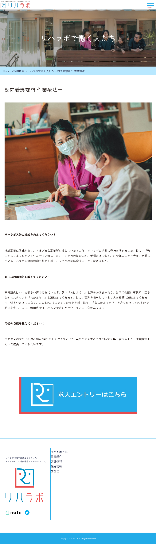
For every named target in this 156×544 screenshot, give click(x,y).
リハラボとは (59, 452)
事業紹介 (56, 456)
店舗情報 (56, 461)
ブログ (55, 471)
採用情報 (56, 466)
